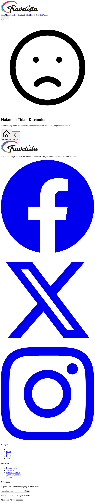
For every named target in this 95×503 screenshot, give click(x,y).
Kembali (16, 139)
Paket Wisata (41, 15)
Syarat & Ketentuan (13, 475)
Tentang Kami (11, 468)
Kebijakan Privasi (13, 473)
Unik (21, 15)
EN (5, 17)
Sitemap (9, 477)
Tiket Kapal (29, 15)
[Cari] (2, 17)
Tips (12, 15)
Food (3, 15)
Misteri (8, 15)
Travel (16, 15)
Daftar (27, 491)
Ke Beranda (6, 139)
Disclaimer (10, 470)
